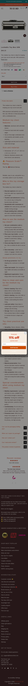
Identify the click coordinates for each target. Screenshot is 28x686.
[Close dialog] (25, 333)
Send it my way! (14, 347)
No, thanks (14, 351)
